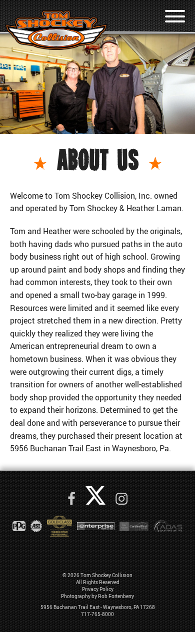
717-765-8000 (97, 614)
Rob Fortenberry (116, 596)
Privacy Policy (98, 589)
